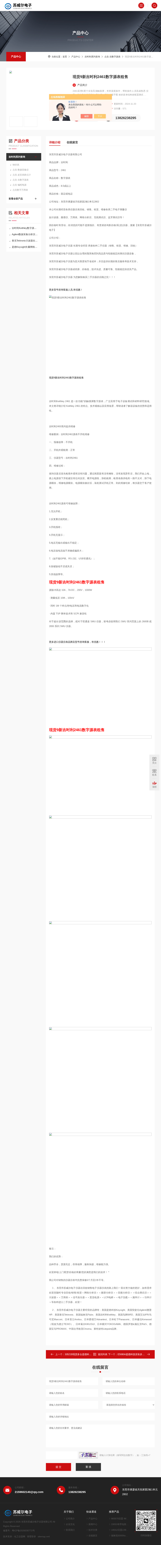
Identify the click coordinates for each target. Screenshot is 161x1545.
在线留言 (72, 142)
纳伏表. (16, 164)
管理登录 (31, 1536)
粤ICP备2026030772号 (23, 1530)
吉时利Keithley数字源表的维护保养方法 (25, 228)
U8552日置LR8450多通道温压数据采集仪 (119, 1530)
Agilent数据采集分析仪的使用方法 (25, 234)
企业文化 (70, 1524)
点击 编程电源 (19, 185)
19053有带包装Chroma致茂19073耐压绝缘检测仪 (119, 1524)
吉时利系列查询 (92, 56)
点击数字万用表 (20, 190)
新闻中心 (93, 1524)
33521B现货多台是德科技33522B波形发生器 (88, 1354)
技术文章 (93, 1530)
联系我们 (70, 1530)
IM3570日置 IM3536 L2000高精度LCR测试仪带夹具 (119, 1518)
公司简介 (70, 1518)
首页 (65, 56)
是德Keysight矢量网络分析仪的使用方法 (25, 247)
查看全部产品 (16, 198)
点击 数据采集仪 (21, 169)
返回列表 (102, 1354)
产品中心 (16, 56)
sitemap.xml (44, 1536)
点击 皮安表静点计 (22, 175)
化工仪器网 (19, 1536)
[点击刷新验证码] (88, 1455)
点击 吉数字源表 (112, 56)
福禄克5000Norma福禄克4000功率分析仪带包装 (119, 1535)
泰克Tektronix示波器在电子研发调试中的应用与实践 (25, 240)
